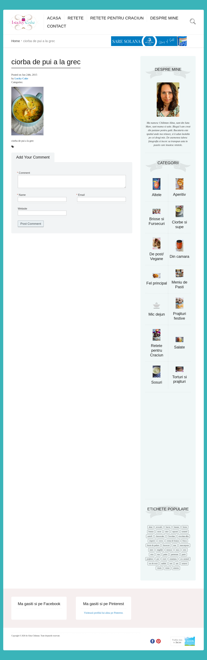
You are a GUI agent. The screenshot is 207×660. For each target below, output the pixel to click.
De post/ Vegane (156, 256)
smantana (173, 559)
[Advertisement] (168, 447)
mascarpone (184, 545)
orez (151, 554)
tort (171, 563)
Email (81, 194)
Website (22, 208)
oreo (184, 550)
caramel (184, 531)
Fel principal (156, 283)
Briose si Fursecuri (157, 221)
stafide (163, 563)
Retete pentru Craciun (117, 18)
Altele (156, 195)
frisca (184, 541)
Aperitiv (179, 194)
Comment (24, 172)
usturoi (184, 563)
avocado (159, 527)
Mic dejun (156, 314)
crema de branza (173, 541)
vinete (159, 568)
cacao (159, 531)
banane (176, 527)
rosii (164, 559)
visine (167, 568)
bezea (185, 527)
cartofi (149, 536)
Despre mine (164, 18)
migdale (160, 550)
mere (151, 550)
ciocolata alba (183, 536)
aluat (150, 527)
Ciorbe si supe (179, 224)
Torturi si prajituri (179, 379)
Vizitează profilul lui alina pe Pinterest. (103, 612)
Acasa (54, 18)
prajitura (150, 559)
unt (177, 563)
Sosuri (156, 382)
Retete (76, 18)
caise (167, 531)
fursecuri (166, 545)
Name (22, 194)
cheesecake (160, 536)
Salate (179, 347)
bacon (168, 527)
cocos (161, 541)
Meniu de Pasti (179, 284)
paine (165, 554)
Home (15, 41)
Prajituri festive (179, 315)
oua (158, 554)
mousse (169, 550)
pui (158, 559)
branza (150, 531)
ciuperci (152, 541)
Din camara (179, 256)
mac (174, 545)
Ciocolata (171, 536)
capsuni (175, 531)
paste (184, 554)
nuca (177, 550)
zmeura (176, 568)
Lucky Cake (21, 78)
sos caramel (184, 559)
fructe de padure (153, 545)
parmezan (174, 554)
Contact (56, 26)
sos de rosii (153, 563)
